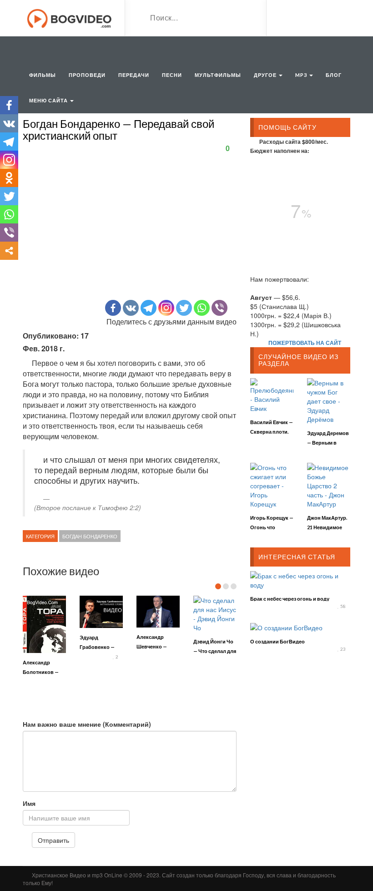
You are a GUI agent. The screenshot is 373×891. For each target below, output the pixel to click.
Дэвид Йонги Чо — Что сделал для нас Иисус (214, 650)
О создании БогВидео (277, 641)
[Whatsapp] (202, 308)
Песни (172, 75)
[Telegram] (148, 308)
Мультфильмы (218, 75)
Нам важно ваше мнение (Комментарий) (87, 724)
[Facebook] (113, 308)
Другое (266, 75)
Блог (334, 75)
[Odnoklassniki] (9, 178)
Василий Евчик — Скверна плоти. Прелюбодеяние (271, 431)
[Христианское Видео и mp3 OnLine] (70, 17)
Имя (29, 803)
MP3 (301, 75)
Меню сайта (49, 100)
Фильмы (42, 75)
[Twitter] (184, 308)
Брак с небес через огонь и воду (289, 599)
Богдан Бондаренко (89, 536)
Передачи (133, 75)
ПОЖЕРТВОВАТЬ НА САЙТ (304, 343)
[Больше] (9, 251)
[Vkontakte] (131, 308)
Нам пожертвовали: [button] (279, 279)
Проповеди (87, 75)
